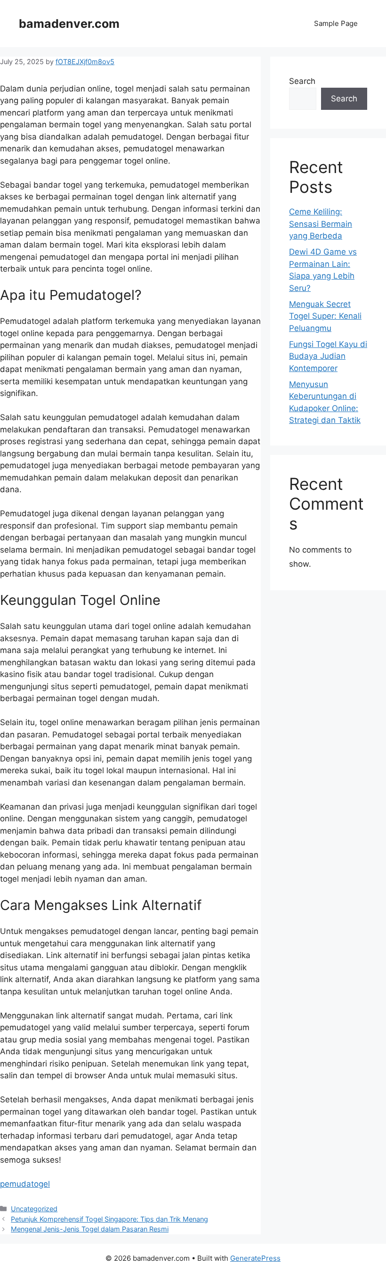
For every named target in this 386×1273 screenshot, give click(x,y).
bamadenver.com (69, 24)
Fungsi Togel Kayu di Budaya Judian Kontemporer (328, 356)
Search (302, 81)
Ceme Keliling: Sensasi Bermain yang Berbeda (320, 223)
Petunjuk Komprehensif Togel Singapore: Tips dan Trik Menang (109, 1219)
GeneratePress (255, 1258)
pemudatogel (25, 1184)
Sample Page (336, 23)
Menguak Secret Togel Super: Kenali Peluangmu (325, 316)
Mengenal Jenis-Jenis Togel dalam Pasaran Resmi (90, 1229)
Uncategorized (34, 1209)
